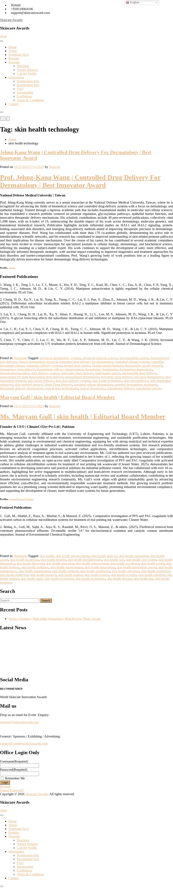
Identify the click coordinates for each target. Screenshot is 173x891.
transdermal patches (149, 388)
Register (13, 58)
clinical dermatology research (38, 362)
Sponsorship (25, 92)
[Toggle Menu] (1, 41)
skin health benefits (53, 560)
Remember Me (15, 778)
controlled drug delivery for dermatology (86, 362)
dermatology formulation (101, 369)
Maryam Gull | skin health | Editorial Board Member (57, 397)
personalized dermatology (82, 377)
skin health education (60, 563)
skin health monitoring (95, 571)
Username (14, 761)
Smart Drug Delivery (58, 384)
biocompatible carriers (134, 358)
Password (13, 769)
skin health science (96, 575)
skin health (47, 556)
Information (16, 77)
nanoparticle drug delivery (46, 377)
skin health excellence (124, 563)
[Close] (1, 112)
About (12, 51)
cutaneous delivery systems (44, 365)
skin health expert (152, 563)
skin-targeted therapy (29, 384)
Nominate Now (18, 54)
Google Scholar (26, 499)
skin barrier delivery (40, 381)
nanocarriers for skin (13, 377)
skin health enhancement (92, 563)
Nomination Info (28, 81)
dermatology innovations (135, 369)
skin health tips (143, 578)
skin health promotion (155, 571)
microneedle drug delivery (139, 373)
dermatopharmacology (15, 373)
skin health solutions (151, 575)
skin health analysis (104, 556)
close (3, 36)
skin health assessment (134, 556)
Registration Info (28, 85)
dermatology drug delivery (17, 369)
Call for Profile (27, 73)
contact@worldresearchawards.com (23, 743)
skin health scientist (124, 575)
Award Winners (27, 70)
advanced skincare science (100, 358)
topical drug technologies (61, 388)
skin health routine (70, 575)
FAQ (20, 89)
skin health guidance (35, 567)
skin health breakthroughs (85, 560)
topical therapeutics (93, 388)
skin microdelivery (136, 381)
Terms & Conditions (30, 100)
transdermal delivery (120, 388)
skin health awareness (24, 560)
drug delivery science (45, 373)
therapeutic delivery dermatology (21, 388)
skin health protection (14, 575)
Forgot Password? (12, 790)
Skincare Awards (11, 20)
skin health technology (107, 381)
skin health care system (141, 560)
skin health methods (65, 571)
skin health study (32, 578)
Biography (21, 358)
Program (14, 62)
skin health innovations (100, 567)
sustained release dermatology (93, 384)
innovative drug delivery (77, 373)
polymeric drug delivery (116, 377)
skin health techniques (59, 578)
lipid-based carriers (107, 373)
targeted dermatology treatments (136, 384)
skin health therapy (119, 578)
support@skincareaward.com (19, 722)
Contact (13, 104)
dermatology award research (143, 365)
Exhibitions (24, 96)
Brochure (23, 66)
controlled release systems (132, 362)
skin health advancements (73, 556)
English (134, 2)
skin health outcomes (125, 571)
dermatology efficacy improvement (60, 369)
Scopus (11, 268)
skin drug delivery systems (73, 381)
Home (12, 47)
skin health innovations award (137, 567)
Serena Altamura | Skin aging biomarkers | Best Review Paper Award (54, 618)
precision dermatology (149, 377)
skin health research (43, 575)
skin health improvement (66, 567)
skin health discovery (30, 563)
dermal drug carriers (77, 365)
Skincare (55, 167)
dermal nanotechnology (107, 365)
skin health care (114, 560)
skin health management (34, 571)
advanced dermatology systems (60, 358)
